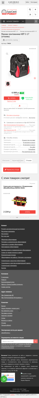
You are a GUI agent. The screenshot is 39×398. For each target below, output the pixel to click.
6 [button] (19, 217)
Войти (27, 2)
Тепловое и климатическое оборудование (13, 242)
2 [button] (12, 217)
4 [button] (15, 217)
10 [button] (25, 217)
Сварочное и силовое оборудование (12, 244)
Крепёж (3, 268)
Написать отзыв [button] (12, 169)
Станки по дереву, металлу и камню (11, 252)
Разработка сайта (15, 391)
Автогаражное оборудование (10, 247)
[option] (19, 66)
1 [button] (10, 217)
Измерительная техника (8, 255)
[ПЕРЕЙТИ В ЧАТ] (4, 379)
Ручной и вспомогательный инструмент (13, 229)
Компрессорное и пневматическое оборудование (16, 250)
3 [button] (14, 217)
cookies (12, 395)
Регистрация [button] (34, 2)
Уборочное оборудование (9, 239)
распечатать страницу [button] (11, 40)
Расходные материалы (8, 231)
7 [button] (20, 217)
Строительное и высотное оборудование (13, 261)
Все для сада (5, 236)
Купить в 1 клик (11, 101)
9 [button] (23, 217)
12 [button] (28, 217)
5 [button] (17, 217)
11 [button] (27, 217)
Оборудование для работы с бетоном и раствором (16, 257)
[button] (19, 105)
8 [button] (22, 217)
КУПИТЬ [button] (12, 98)
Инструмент (4, 234)
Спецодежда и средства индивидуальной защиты (15, 263)
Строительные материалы (9, 265)
